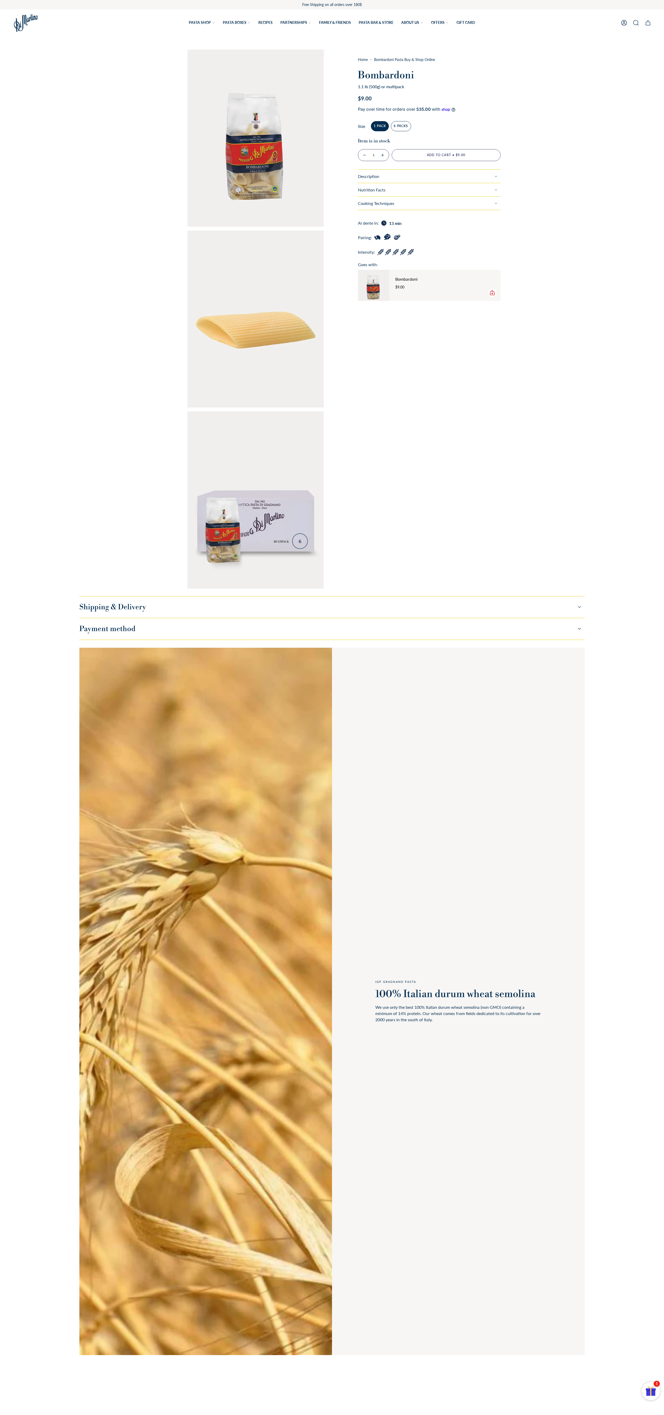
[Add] (492, 292)
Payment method (107, 628)
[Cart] (648, 22)
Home (363, 59)
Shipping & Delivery (112, 607)
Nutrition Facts (371, 189)
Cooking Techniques (376, 203)
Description (368, 176)
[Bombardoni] (373, 285)
